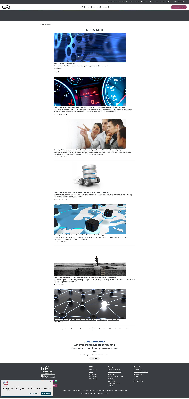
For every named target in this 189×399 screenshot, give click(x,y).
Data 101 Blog (112, 381)
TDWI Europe (93, 379)
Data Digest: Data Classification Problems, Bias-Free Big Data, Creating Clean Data (81, 192)
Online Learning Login (180, 2)
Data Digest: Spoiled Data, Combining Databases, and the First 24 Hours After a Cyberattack (85, 277)
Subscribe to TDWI (178, 7)
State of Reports (139, 374)
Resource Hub (138, 369)
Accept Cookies (46, 393)
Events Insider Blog (114, 383)
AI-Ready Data (138, 381)
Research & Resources (141, 2)
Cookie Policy (77, 390)
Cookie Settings (33, 393)
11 (104, 329)
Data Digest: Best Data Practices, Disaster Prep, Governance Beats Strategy (79, 235)
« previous (64, 329)
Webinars (137, 376)
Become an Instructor (114, 372)
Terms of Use (87, 390)
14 (120, 329)
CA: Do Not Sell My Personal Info (103, 390)
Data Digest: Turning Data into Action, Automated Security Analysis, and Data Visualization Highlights (88, 150)
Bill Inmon (59, 68)
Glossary (110, 385)
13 (115, 329)
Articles (48, 24)
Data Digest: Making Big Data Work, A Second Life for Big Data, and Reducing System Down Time (86, 320)
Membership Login (166, 2)
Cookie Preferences (121, 390)
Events (131, 2)
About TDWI (93, 369)
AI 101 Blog (111, 379)
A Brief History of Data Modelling (65, 63)
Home (42, 24)
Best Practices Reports (141, 372)
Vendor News (112, 374)
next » (126, 329)
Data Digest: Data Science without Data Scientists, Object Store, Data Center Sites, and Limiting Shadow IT (90, 107)
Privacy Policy (66, 390)
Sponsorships (154, 2)
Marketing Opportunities (115, 376)
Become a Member (114, 369)
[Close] (50, 381)
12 (110, 329)
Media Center (93, 376)
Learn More (94, 358)
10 (99, 329)
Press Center (93, 374)
